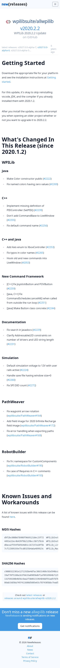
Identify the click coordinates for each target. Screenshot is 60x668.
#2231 (11, 344)
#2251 (42, 302)
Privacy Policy (30, 660)
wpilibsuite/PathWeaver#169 (24, 435)
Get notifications (30, 626)
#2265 (39, 252)
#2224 (24, 370)
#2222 (47, 178)
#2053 (25, 262)
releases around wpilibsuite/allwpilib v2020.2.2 (30, 598)
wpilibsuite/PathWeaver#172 (37, 425)
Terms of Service (30, 657)
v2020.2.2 (30, 28)
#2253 (50, 247)
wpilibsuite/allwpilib (33, 21)
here (12, 517)
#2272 (31, 385)
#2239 (38, 210)
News (30, 649)
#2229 (36, 330)
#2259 (11, 288)
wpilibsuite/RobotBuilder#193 (25, 475)
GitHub (32, 37)
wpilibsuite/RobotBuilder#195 (25, 465)
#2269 (53, 184)
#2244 (50, 308)
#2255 (11, 220)
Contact (30, 653)
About (30, 646)
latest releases (34, 595)
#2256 (43, 225)
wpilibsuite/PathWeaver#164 (24, 415)
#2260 (11, 380)
